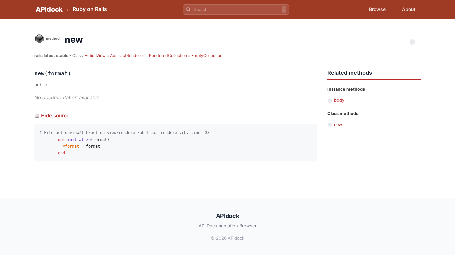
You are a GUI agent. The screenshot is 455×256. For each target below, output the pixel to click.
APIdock (49, 9)
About (408, 9)
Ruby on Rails (90, 9)
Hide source (55, 115)
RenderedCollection (168, 55)
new (338, 124)
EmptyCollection (206, 55)
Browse (377, 9)
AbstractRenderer (127, 55)
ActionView (95, 55)
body (339, 100)
